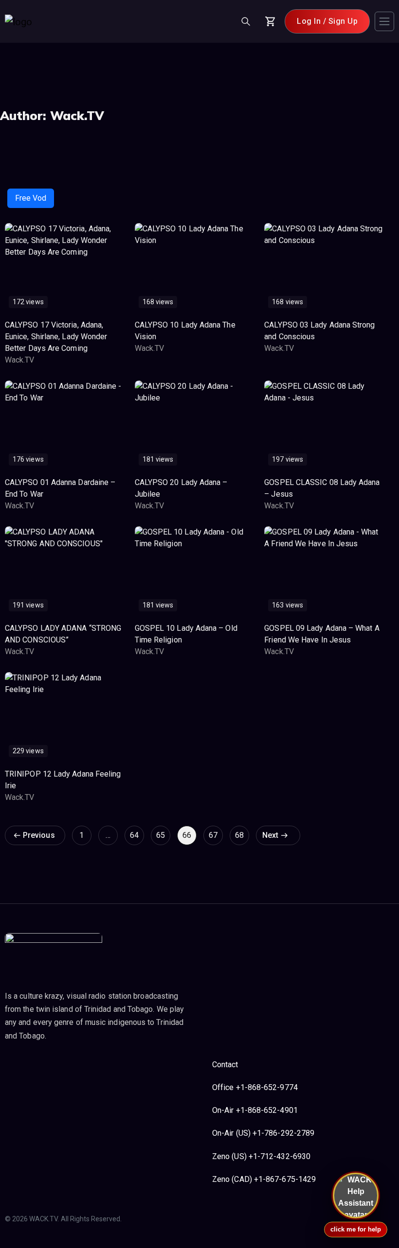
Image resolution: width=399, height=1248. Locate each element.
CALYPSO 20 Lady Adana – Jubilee (181, 488)
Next (270, 835)
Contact (225, 1064)
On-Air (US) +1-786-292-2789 (263, 1133)
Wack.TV (20, 359)
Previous (39, 835)
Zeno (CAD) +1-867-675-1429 (264, 1179)
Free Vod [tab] (30, 198)
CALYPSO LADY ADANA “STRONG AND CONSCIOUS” (63, 634)
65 (160, 835)
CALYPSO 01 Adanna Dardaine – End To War (60, 488)
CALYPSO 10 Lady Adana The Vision (185, 330)
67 (213, 835)
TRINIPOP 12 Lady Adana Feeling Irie (63, 779)
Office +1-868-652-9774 (255, 1087)
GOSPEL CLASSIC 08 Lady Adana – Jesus (322, 488)
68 (239, 835)
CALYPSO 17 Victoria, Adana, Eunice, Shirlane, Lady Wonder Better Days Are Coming (56, 336)
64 (134, 835)
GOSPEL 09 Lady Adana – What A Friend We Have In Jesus (321, 634)
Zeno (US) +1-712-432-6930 (261, 1156)
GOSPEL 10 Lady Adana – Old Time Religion (186, 634)
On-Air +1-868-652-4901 (255, 1110)
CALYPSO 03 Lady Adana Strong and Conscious (319, 330)
